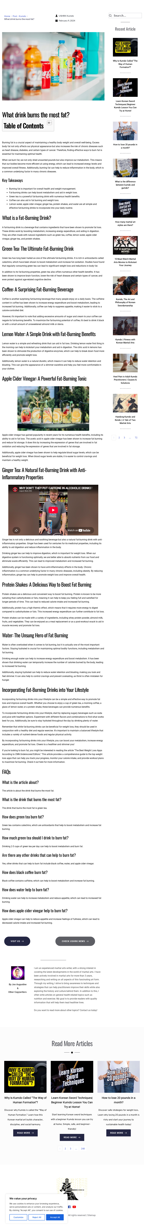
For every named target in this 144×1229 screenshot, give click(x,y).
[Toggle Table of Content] (48, 122)
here (41, 762)
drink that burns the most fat (39, 790)
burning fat (45, 167)
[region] (37, 1208)
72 (136, 437)
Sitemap (91, 1215)
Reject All (36, 1217)
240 (83, 1148)
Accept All (55, 1217)
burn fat (16, 160)
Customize (18, 1217)
